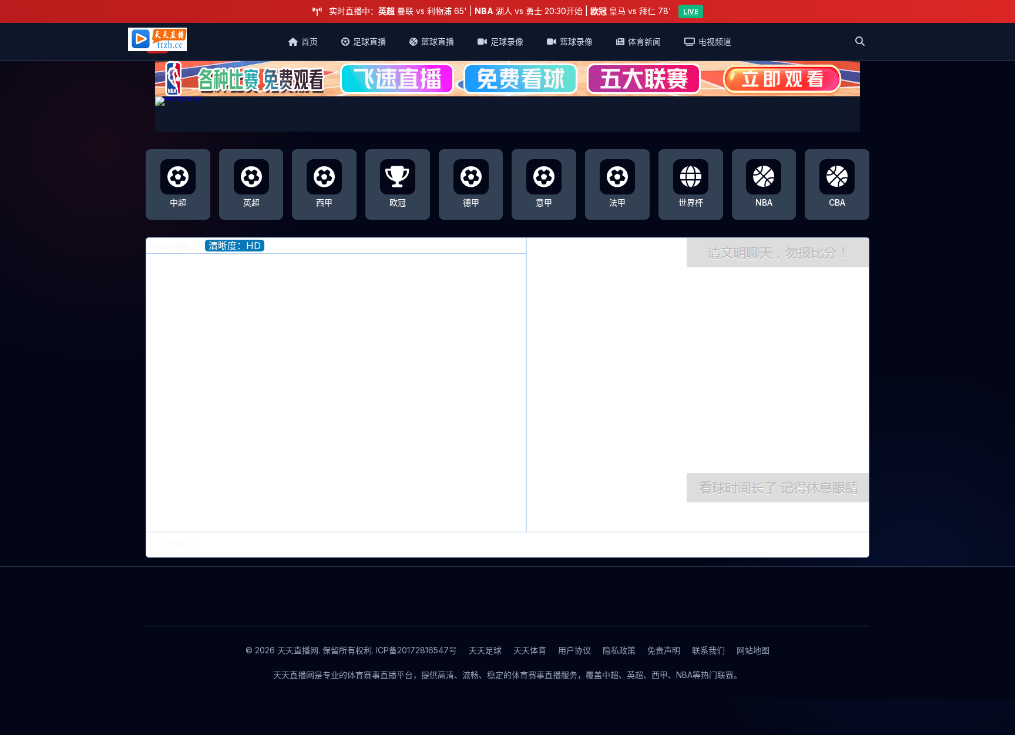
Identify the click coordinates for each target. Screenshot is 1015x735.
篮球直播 (437, 41)
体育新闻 (644, 41)
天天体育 (529, 650)
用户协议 (574, 650)
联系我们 (708, 650)
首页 (309, 41)
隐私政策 (619, 650)
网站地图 (753, 650)
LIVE (690, 11)
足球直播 (369, 41)
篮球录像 (576, 41)
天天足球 (485, 650)
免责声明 (663, 650)
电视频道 (714, 41)
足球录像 (506, 41)
